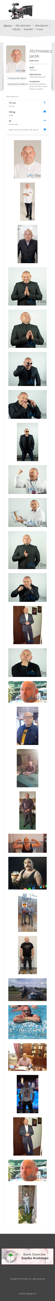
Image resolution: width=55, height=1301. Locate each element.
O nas (39, 29)
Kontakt (28, 29)
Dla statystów (23, 25)
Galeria (16, 29)
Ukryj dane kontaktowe (17, 84)
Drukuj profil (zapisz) (17, 78)
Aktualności (41, 25)
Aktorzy (7, 25)
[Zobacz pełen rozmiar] (16, 59)
